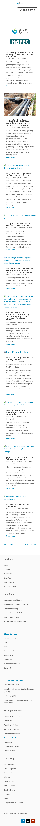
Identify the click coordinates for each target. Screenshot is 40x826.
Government (26, 180)
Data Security (22, 509)
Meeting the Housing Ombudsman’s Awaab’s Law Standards (19, 412)
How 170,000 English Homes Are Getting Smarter (20, 358)
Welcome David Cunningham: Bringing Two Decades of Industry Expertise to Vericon (19, 270)
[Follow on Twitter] (28, 821)
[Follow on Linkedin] (23, 821)
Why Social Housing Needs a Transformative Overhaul (19, 174)
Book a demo (27, 9)
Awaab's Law (23, 178)
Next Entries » (30, 544)
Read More (10, 86)
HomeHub (29, 364)
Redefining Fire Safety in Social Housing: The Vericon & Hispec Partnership (20, 55)
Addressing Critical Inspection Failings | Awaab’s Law (19, 458)
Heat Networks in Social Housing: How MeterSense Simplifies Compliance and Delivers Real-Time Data (18, 123)
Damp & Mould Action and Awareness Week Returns (18, 225)
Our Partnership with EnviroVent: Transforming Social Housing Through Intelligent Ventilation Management (17, 316)
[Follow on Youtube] (33, 821)
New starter (21, 274)
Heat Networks (23, 127)
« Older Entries (10, 544)
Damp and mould (13, 180)
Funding (9, 364)
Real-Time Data (12, 367)
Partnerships (21, 59)
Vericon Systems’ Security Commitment (17, 505)
